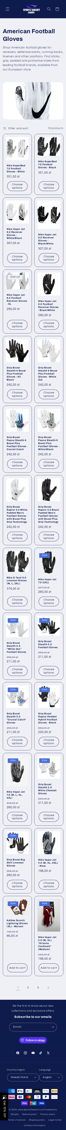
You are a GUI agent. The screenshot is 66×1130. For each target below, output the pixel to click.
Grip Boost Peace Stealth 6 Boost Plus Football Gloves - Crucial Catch (17, 443)
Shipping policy (37, 1120)
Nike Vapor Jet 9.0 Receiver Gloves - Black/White (47, 239)
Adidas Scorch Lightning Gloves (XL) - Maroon (17, 923)
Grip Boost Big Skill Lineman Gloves (16, 862)
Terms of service (17, 1120)
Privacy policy (47, 1114)
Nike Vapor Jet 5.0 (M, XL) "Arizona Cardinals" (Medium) (47, 943)
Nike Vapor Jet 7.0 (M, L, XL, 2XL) (16, 794)
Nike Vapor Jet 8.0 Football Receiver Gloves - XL (17, 299)
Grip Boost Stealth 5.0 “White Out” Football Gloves (16, 647)
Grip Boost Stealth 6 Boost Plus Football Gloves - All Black (16, 373)
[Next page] (48, 988)
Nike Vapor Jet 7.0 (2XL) (47, 581)
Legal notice (55, 1120)
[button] (7, 9)
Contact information (34, 1125)
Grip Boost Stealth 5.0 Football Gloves (48, 644)
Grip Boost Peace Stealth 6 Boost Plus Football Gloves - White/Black (48, 443)
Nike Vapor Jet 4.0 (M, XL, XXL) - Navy (48, 862)
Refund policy (29, 1114)
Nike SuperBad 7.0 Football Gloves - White (16, 168)
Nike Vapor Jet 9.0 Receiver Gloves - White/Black (16, 233)
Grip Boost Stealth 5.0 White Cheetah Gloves (47, 789)
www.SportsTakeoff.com (31, 1110)
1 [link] (18, 987)
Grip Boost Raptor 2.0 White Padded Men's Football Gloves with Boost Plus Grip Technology (17, 514)
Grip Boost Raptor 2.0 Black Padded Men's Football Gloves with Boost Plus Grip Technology (48, 514)
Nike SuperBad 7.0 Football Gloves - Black (47, 164)
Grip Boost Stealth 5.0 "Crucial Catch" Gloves (16, 718)
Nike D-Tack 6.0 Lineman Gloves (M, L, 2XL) (17, 580)
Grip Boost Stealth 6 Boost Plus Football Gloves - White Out (47, 373)
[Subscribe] (52, 1027)
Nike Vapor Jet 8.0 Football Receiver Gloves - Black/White (48, 305)
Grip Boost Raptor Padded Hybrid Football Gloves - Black (47, 718)
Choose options (17, 186)
